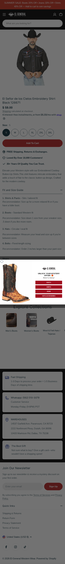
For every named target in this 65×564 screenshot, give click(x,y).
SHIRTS (49, 287)
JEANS (49, 291)
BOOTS (49, 282)
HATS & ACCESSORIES (48, 296)
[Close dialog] (2, 261)
